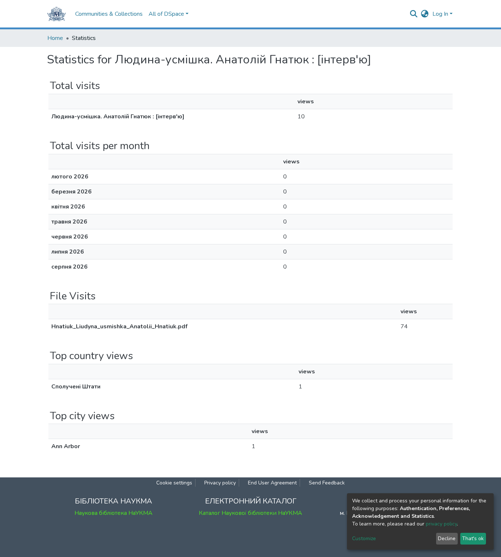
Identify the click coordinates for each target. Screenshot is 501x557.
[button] (425, 14)
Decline (447, 538)
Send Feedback (327, 482)
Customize (364, 538)
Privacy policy (220, 482)
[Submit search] (414, 14)
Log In (440, 14)
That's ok (473, 538)
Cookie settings (174, 482)
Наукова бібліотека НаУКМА (113, 513)
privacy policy (441, 523)
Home (55, 38)
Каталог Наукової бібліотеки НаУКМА (250, 513)
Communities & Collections (109, 14)
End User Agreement (272, 482)
